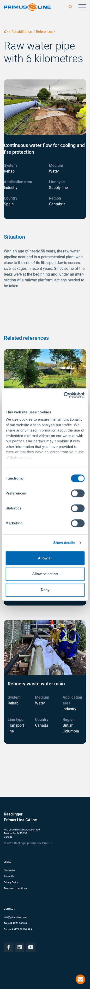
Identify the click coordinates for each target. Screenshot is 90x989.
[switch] (77, 493)
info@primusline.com (15, 917)
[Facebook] (8, 947)
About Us (9, 876)
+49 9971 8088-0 (17, 923)
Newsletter (9, 870)
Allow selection (45, 574)
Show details (64, 543)
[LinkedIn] (19, 947)
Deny (45, 590)
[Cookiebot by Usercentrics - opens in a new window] (64, 395)
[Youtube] (31, 947)
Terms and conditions (15, 888)
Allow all (45, 558)
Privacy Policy (11, 882)
